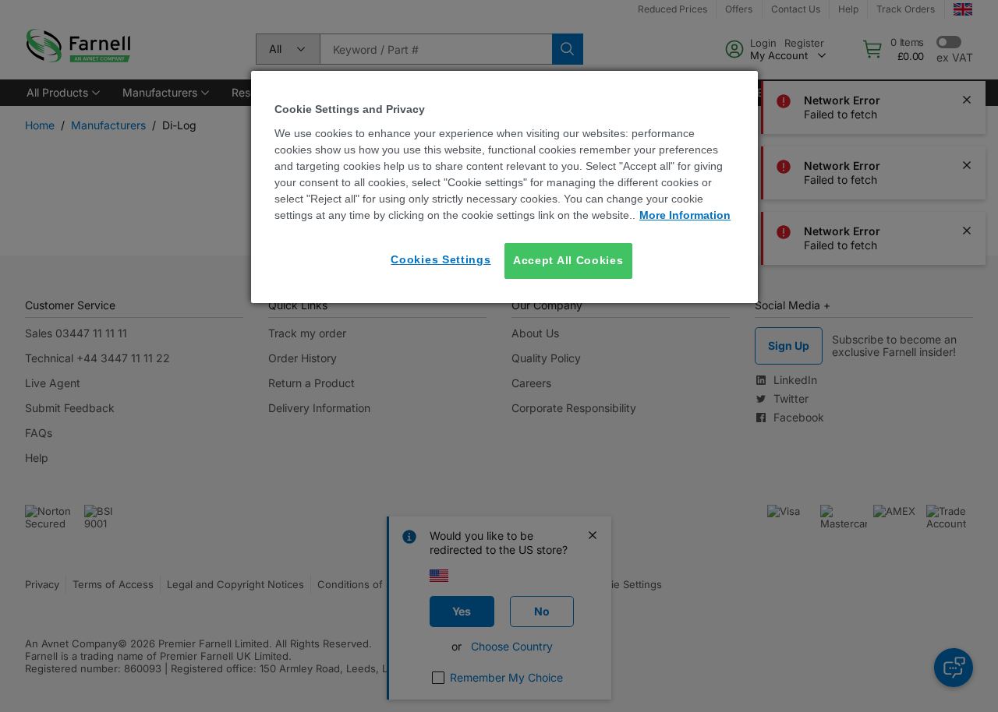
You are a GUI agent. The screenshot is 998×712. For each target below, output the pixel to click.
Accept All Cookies (568, 260)
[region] (504, 186)
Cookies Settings (440, 259)
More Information (685, 215)
